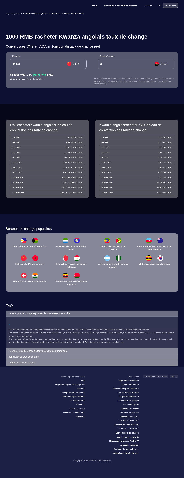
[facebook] (15, 382)
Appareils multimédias (129, 380)
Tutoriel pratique (77, 400)
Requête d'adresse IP (129, 396)
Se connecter (171, 5)
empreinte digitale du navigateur (70, 384)
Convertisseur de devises (127, 433)
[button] (92, 314)
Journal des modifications (155, 376)
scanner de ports (131, 405)
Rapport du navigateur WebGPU (124, 441)
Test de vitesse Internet (128, 392)
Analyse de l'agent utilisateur (126, 388)
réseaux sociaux (77, 409)
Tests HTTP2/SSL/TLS (128, 429)
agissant (81, 388)
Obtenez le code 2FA (129, 417)
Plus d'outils (133, 376)
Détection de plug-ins (129, 413)
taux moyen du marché (32, 79)
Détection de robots (130, 409)
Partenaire (80, 417)
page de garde (12, 13)
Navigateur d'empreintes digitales (120, 5)
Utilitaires (148, 5)
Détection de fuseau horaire (126, 449)
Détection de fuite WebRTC (126, 425)
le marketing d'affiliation (74, 396)
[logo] (20, 5)
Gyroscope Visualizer (129, 445)
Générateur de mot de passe (125, 453)
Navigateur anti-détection (73, 392)
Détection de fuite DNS (128, 421)
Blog (94, 5)
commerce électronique (74, 413)
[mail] (9, 382)
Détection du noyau (130, 384)
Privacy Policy (104, 460)
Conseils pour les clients (128, 437)
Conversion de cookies (128, 400)
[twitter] (20, 382)
